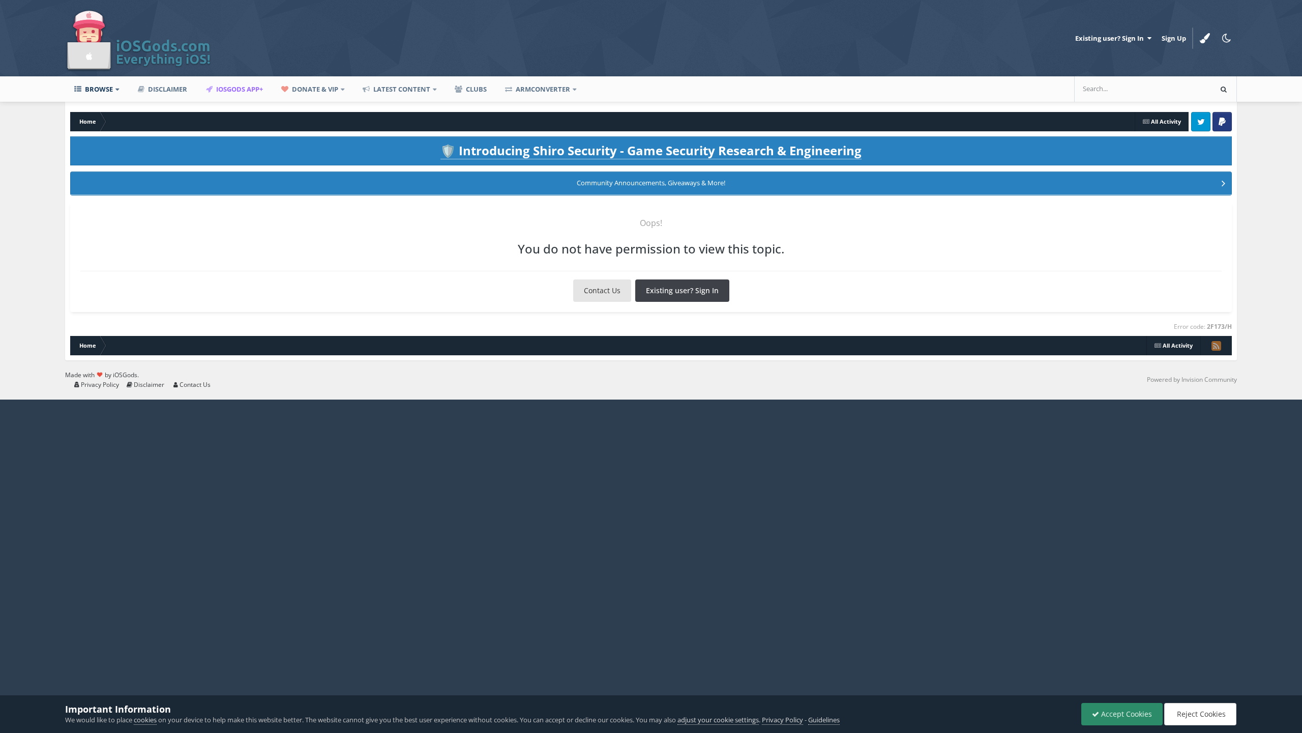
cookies (145, 719)
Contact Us (602, 290)
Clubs (475, 89)
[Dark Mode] (1226, 38)
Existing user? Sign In (1111, 38)
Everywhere (1180, 88)
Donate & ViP (314, 89)
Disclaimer (166, 89)
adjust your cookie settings (718, 719)
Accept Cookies (1125, 714)
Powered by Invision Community (1192, 379)
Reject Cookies (1200, 714)
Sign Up (1174, 38)
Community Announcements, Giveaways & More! (651, 182)
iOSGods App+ (239, 89)
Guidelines (824, 719)
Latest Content (401, 89)
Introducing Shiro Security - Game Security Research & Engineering (651, 150)
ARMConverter (542, 89)
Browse (98, 89)
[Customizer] (1205, 38)
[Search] (1223, 89)
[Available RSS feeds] (1216, 345)
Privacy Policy (99, 384)
